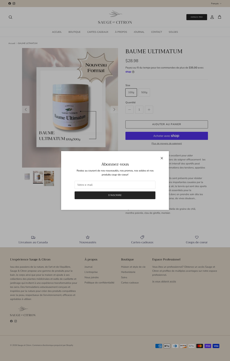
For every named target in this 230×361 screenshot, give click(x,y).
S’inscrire (115, 195)
